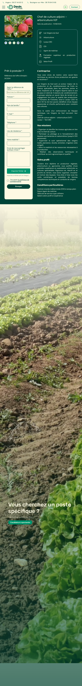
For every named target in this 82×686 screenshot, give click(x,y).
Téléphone (11, 122)
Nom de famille (13, 105)
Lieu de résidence (14, 131)
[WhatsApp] (14, 43)
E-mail (9, 114)
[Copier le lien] (22, 43)
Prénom (10, 97)
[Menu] (3, 7)
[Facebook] (5, 43)
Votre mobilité (12, 139)
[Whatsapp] (65, 7)
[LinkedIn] (18, 43)
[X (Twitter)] (10, 43)
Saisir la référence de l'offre (15, 88)
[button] (18, 171)
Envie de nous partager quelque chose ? (16, 149)
